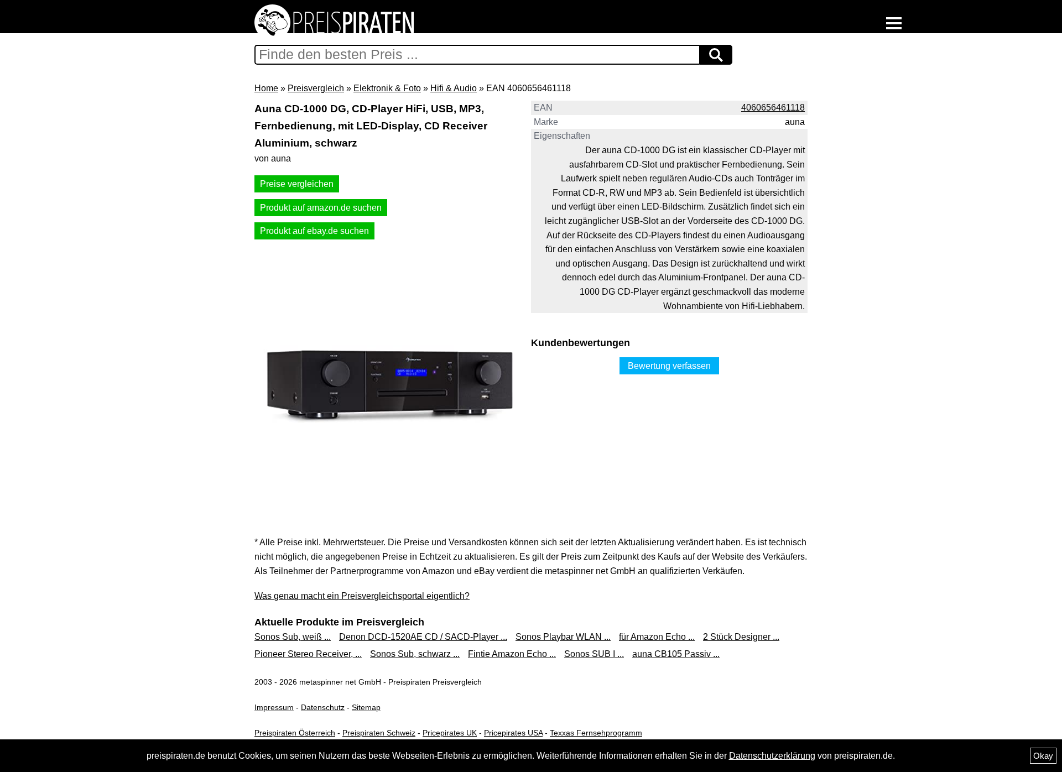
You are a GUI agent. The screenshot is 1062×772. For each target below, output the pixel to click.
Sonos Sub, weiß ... (292, 636)
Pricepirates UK (450, 732)
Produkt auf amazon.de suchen (321, 207)
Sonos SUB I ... (594, 654)
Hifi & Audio (453, 88)
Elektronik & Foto (387, 88)
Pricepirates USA (513, 732)
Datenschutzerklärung (772, 755)
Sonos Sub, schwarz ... (415, 654)
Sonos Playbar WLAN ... (563, 636)
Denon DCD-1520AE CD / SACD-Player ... (423, 636)
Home (266, 88)
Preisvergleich (316, 88)
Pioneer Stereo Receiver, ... (308, 654)
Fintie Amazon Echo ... (512, 654)
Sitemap (366, 707)
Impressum (274, 707)
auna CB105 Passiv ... (676, 654)
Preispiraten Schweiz (378, 732)
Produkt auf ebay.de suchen (314, 231)
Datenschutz (323, 707)
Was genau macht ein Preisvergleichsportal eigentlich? (362, 596)
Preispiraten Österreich (294, 732)
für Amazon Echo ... (657, 636)
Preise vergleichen (297, 184)
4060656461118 (773, 107)
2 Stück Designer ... (741, 636)
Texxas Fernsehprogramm (596, 732)
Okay (1043, 755)
